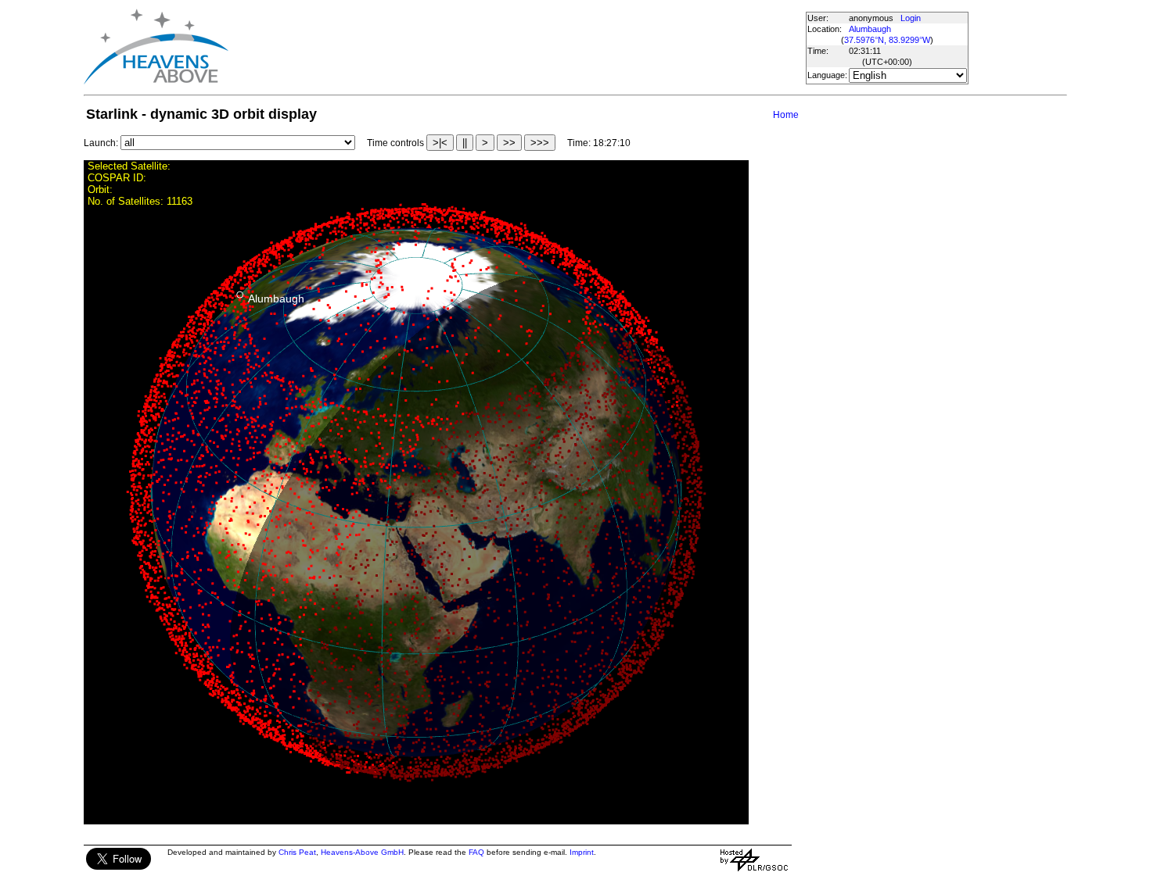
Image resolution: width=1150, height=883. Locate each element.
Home (786, 114)
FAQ (476, 852)
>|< (440, 142)
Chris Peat (297, 852)
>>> (539, 142)
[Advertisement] (516, 47)
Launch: (101, 143)
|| (464, 142)
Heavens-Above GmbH (362, 852)
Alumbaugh (870, 29)
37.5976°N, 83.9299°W (887, 40)
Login (910, 18)
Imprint (582, 852)
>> (509, 142)
